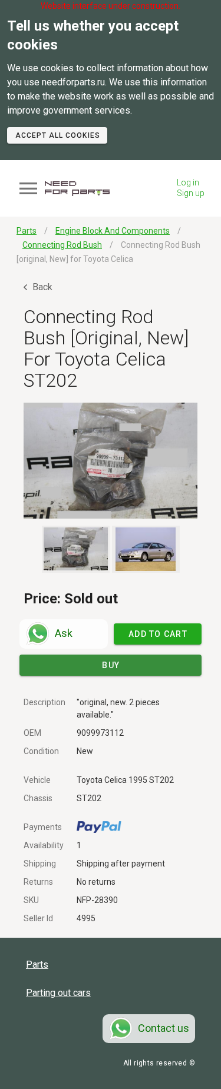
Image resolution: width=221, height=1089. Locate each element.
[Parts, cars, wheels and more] (77, 188)
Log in (188, 182)
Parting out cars (58, 992)
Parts (37, 964)
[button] (110, 461)
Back (41, 287)
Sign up (190, 193)
